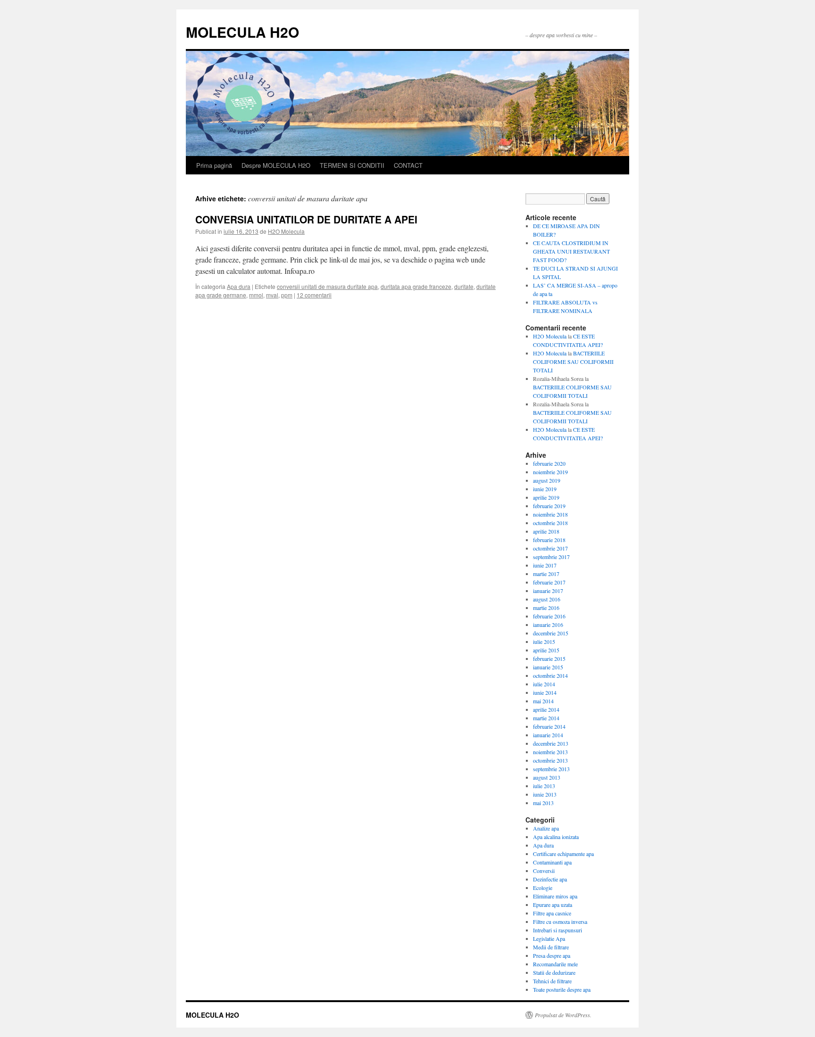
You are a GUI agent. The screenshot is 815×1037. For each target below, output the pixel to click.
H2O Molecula (286, 231)
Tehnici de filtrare (552, 981)
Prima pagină (214, 165)
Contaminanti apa (552, 862)
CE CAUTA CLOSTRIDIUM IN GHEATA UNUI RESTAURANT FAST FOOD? (571, 251)
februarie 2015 (549, 658)
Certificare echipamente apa (563, 853)
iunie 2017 (545, 565)
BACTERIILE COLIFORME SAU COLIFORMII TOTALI (573, 361)
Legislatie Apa (549, 938)
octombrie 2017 (550, 548)
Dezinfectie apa (550, 879)
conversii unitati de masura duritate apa (327, 286)
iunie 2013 (545, 794)
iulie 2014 (544, 684)
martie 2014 (546, 718)
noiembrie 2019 (550, 472)
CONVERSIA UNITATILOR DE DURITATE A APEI (306, 219)
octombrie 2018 (550, 523)
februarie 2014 (549, 726)
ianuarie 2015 (548, 667)
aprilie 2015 (546, 650)
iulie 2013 (544, 786)
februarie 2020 (549, 463)
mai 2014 (543, 701)
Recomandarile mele (555, 964)
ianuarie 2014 (548, 735)
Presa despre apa (551, 955)
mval (272, 295)
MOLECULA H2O (242, 32)
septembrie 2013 (551, 769)
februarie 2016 (549, 616)
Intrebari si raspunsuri (557, 930)
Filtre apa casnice (552, 913)
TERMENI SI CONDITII (352, 165)
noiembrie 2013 (550, 752)
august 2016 (546, 599)
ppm (286, 295)
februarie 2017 (549, 582)
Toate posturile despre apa (561, 989)
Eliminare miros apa (555, 896)
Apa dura (238, 286)
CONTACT (408, 165)
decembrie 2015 (550, 633)
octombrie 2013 (550, 760)
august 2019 (546, 480)
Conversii (544, 870)
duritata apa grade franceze (416, 286)
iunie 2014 (545, 692)
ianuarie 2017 (548, 590)
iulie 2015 (544, 641)
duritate (464, 286)
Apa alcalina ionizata (556, 836)
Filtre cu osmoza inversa (560, 921)
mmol (256, 295)
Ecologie (542, 887)
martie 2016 (546, 607)
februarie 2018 (549, 539)
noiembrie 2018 (550, 514)
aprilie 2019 (546, 497)
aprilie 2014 (546, 709)
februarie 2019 (549, 506)
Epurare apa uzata (552, 904)
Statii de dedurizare (554, 972)
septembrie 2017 (551, 556)
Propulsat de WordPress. (563, 1015)
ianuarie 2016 (548, 624)
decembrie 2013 (550, 743)
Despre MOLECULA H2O (275, 165)
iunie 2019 (545, 489)
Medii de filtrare (551, 947)
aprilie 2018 (546, 531)
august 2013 (546, 777)
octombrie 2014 (550, 675)
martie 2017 (546, 573)
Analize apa (546, 828)
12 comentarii (314, 295)
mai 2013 (543, 803)
